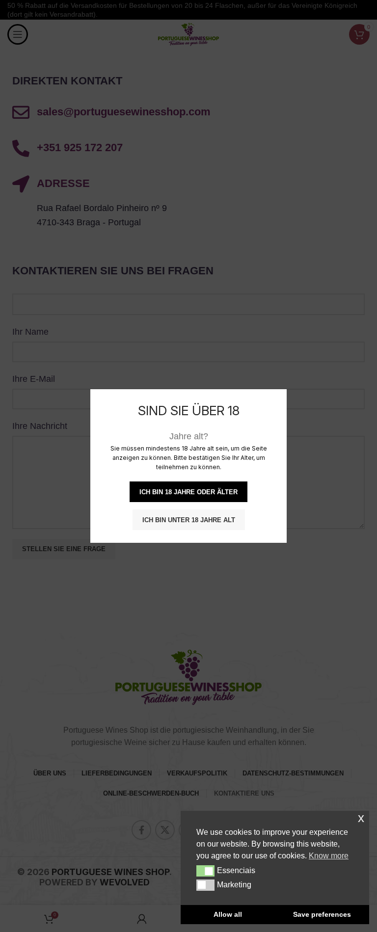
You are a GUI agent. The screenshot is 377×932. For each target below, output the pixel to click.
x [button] (361, 818)
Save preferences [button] (322, 914)
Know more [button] (329, 856)
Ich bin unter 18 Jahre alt (188, 520)
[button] (205, 870)
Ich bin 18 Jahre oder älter (188, 492)
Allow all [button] (228, 914)
